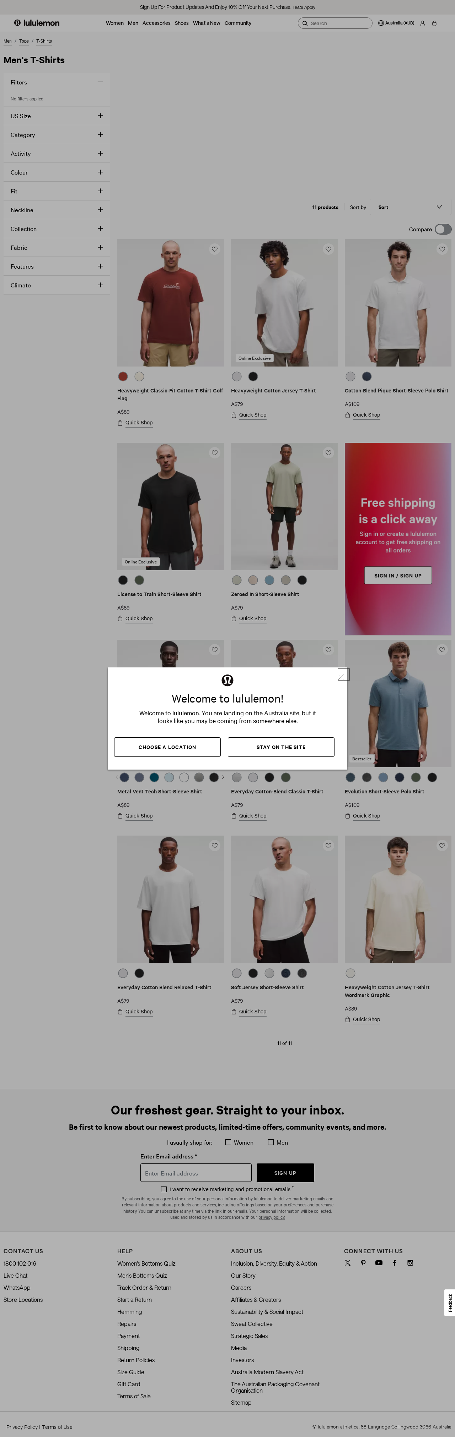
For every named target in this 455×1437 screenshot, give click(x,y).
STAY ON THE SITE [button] (281, 746)
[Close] (343, 674)
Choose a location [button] (167, 746)
